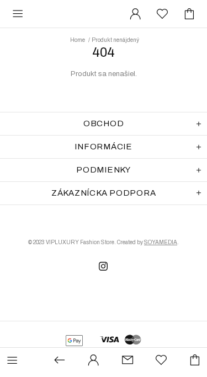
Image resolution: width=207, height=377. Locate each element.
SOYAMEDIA (160, 242)
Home (77, 40)
